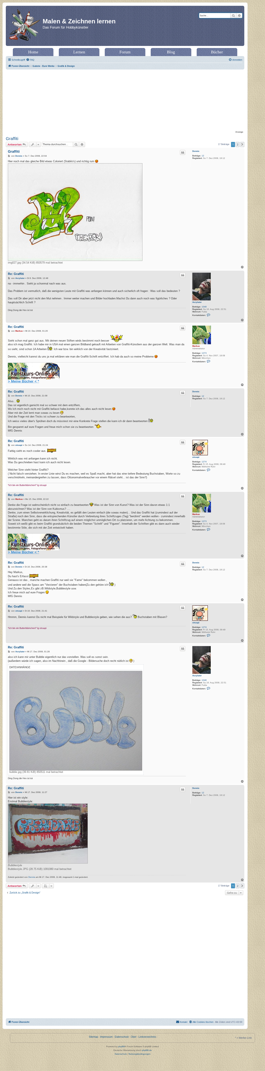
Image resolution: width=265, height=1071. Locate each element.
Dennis (195, 151)
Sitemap (93, 1036)
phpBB (121, 1046)
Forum (125, 52)
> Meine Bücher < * (23, 381)
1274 (204, 462)
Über (133, 1036)
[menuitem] (30, 59)
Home (33, 52)
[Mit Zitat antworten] (182, 152)
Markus (196, 346)
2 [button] (237, 144)
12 (203, 156)
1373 (204, 353)
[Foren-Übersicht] (25, 26)
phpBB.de (147, 1050)
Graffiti (12, 138)
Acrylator (197, 302)
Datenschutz (122, 1036)
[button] (242, 144)
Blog (171, 52)
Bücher (217, 52)
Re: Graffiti (16, 274)
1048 (204, 307)
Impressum (106, 1036)
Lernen (79, 52)
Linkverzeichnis (147, 1036)
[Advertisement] (125, 101)
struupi (195, 457)
